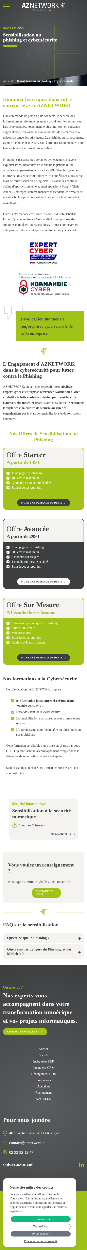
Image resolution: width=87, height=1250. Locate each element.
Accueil (8, 81)
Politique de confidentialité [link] (40, 1241)
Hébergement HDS (43, 1074)
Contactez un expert (23, 1031)
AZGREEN (43, 1099)
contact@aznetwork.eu (28, 1142)
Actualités (43, 1086)
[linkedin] (81, 1164)
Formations (43, 1080)
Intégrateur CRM (43, 1067)
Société (43, 1055)
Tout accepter (40, 1219)
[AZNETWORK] (43, 7)
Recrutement (43, 1092)
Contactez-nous (44, 893)
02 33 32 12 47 (21, 1152)
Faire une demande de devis (41, 502)
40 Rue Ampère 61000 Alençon (34, 1133)
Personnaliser (41, 1233)
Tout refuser (40, 1226)
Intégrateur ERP (43, 1061)
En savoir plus (61, 834)
